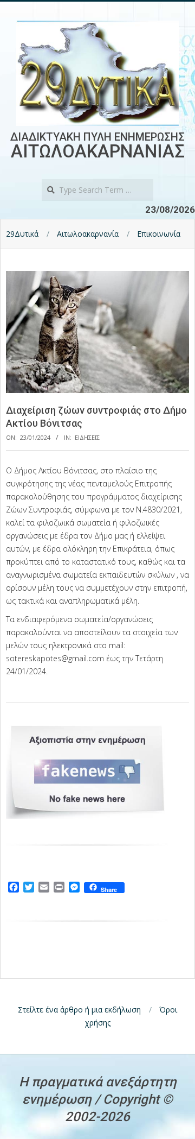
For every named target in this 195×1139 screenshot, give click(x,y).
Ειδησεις (87, 437)
